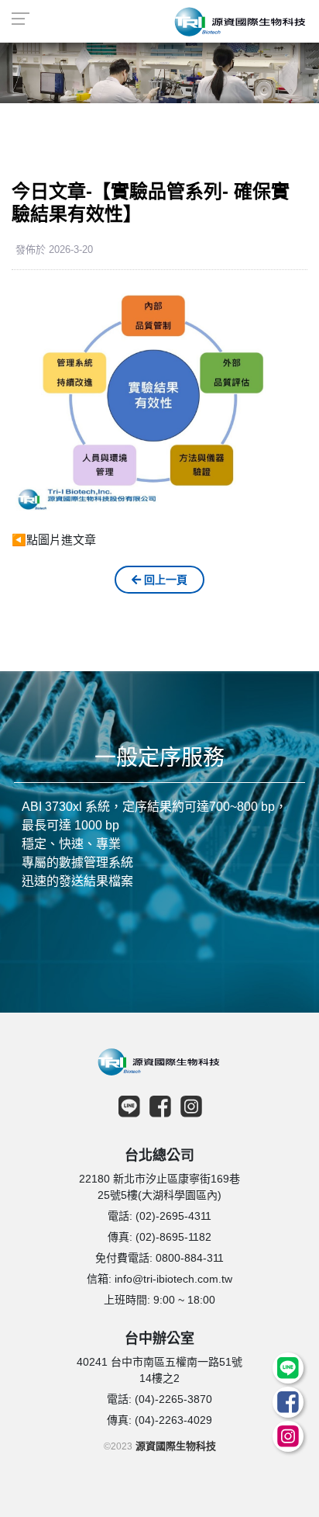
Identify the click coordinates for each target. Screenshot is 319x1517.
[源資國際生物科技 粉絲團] (285, 1407)
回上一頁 (164, 579)
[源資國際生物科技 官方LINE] (285, 1372)
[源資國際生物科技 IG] (285, 1441)
